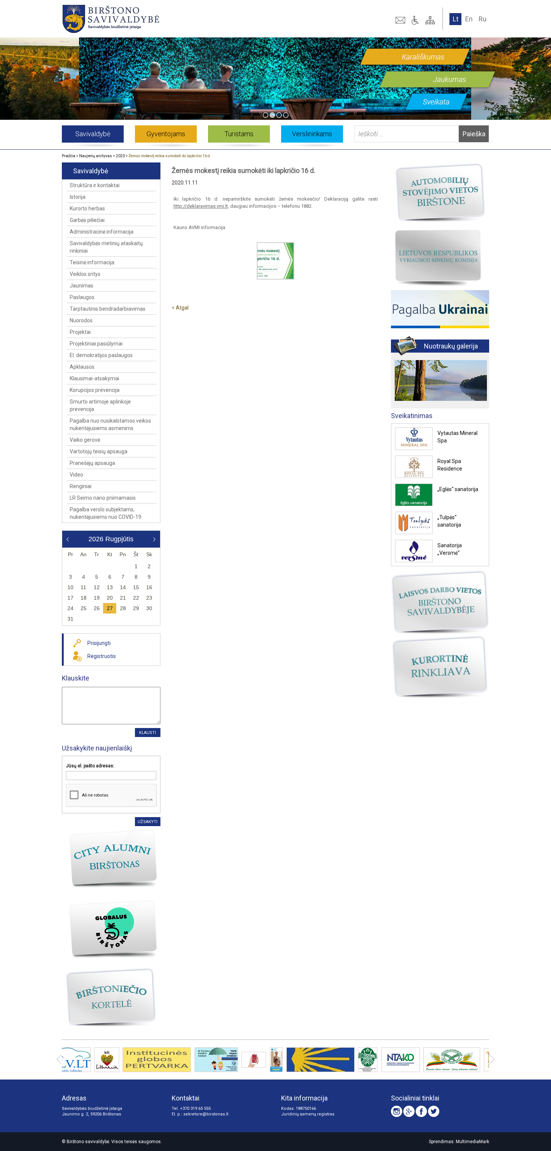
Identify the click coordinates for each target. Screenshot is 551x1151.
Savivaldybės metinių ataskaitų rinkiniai (106, 247)
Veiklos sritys (85, 274)
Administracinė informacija (101, 232)
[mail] (401, 20)
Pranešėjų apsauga (92, 463)
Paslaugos (82, 297)
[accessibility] (416, 20)
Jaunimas (81, 286)
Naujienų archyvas (95, 156)
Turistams (239, 134)
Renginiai (80, 486)
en (469, 19)
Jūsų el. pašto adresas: (90, 765)
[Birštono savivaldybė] (148, 18)
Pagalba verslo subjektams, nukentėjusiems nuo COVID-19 (105, 513)
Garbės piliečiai (87, 220)
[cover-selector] (265, 115)
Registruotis (101, 656)
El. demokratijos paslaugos (101, 355)
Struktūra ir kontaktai (95, 185)
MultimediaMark (472, 1141)
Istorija (77, 197)
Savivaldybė (92, 134)
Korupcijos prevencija (95, 390)
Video (76, 475)
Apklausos (82, 367)
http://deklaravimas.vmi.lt (201, 206)
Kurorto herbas (87, 208)
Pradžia (68, 156)
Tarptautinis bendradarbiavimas (107, 309)
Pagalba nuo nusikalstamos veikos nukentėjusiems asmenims (110, 424)
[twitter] (433, 1111)
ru (483, 19)
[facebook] (421, 1111)
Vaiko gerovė (85, 440)
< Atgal (180, 308)
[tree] (431, 20)
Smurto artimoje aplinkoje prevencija (100, 405)
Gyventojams (166, 134)
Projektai (80, 332)
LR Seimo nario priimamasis (103, 498)
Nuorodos (81, 320)
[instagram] (396, 1111)
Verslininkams (312, 134)
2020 (120, 156)
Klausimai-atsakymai (94, 378)
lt (455, 19)
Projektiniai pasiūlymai (96, 344)
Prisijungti (99, 643)
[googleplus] (409, 1111)
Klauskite (75, 678)
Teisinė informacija (92, 262)
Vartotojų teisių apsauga (98, 451)
